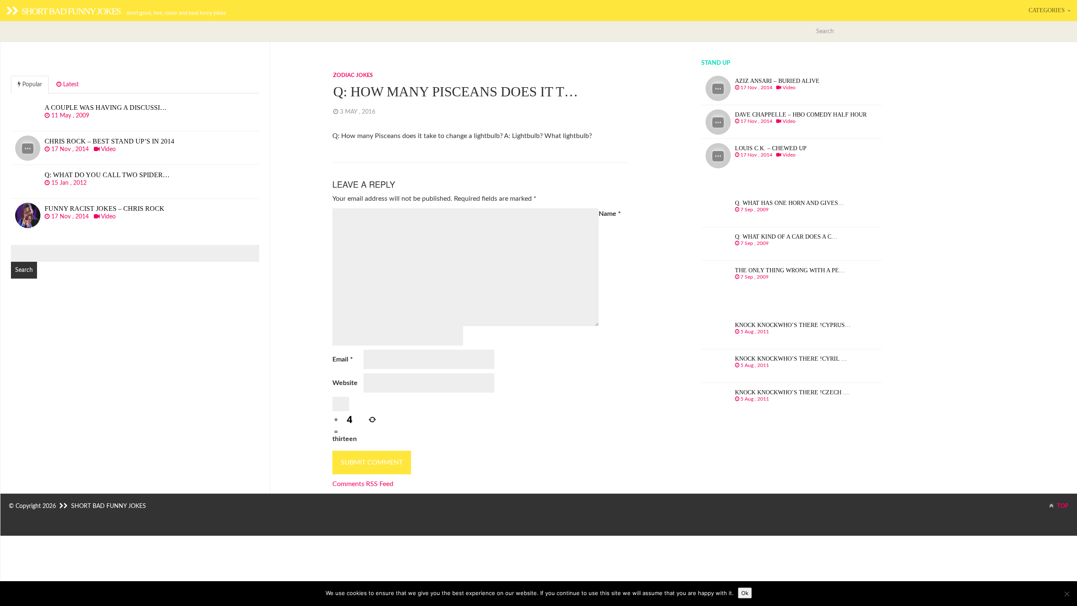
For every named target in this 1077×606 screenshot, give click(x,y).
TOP (1062, 506)
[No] (1066, 594)
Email (342, 359)
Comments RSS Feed (362, 484)
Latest (70, 85)
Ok (744, 593)
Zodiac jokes (353, 75)
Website (345, 383)
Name (610, 213)
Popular (31, 85)
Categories (1047, 10)
